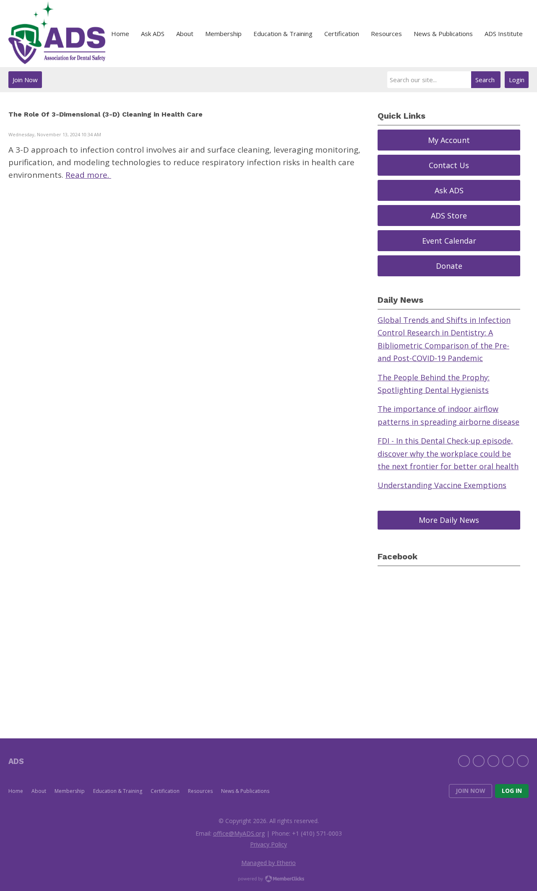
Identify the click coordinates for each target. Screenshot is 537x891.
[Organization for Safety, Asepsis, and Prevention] (56, 33)
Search (485, 79)
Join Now (25, 79)
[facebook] (464, 761)
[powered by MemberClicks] (268, 879)
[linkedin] (493, 761)
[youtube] (523, 761)
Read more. (88, 174)
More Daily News (449, 520)
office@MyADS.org (239, 833)
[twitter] (479, 761)
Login (516, 79)
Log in (512, 791)
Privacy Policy (268, 844)
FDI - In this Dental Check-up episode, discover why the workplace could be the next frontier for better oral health (448, 453)
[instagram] (508, 761)
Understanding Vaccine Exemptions (442, 485)
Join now (470, 791)
